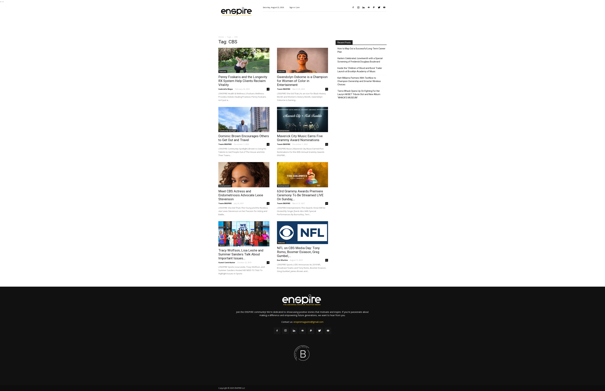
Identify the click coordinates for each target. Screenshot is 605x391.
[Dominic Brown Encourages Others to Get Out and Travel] (243, 119)
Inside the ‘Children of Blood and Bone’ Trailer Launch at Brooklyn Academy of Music (359, 70)
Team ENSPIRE (283, 89)
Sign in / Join (294, 7)
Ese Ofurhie (282, 260)
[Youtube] (384, 7)
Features (222, 71)
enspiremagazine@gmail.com (308, 321)
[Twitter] (379, 7)
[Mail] (368, 7)
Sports (222, 245)
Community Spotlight (227, 131)
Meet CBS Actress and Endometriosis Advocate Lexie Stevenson (240, 195)
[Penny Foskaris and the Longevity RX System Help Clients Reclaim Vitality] (243, 60)
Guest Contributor (226, 262)
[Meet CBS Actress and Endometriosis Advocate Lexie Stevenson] (243, 174)
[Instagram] (358, 7)
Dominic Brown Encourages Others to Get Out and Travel (243, 138)
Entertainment (283, 131)
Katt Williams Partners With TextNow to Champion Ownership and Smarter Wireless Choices (359, 81)
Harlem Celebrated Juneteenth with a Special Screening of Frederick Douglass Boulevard (360, 60)
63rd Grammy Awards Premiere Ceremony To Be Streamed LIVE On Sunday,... (300, 195)
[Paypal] (374, 7)
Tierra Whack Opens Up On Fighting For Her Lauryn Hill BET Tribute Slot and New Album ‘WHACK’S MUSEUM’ (358, 94)
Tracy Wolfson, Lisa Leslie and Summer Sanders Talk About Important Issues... (240, 254)
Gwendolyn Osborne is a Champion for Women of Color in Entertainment (302, 81)
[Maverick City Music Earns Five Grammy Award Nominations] (302, 119)
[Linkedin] (363, 7)
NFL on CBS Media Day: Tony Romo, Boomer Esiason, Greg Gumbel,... (298, 252)
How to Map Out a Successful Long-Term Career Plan (361, 50)
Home (221, 37)
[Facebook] (353, 7)
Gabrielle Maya (225, 89)
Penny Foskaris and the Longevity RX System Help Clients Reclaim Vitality (242, 81)
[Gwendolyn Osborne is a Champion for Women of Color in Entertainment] (302, 60)
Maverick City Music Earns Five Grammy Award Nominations (300, 138)
